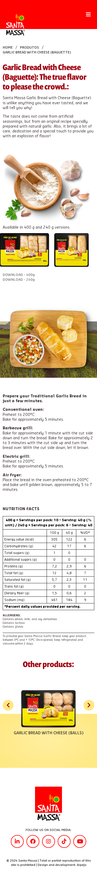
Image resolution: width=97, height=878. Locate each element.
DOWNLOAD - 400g (19, 274)
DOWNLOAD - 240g (19, 279)
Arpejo (81, 864)
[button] (88, 14)
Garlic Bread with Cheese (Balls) (48, 733)
